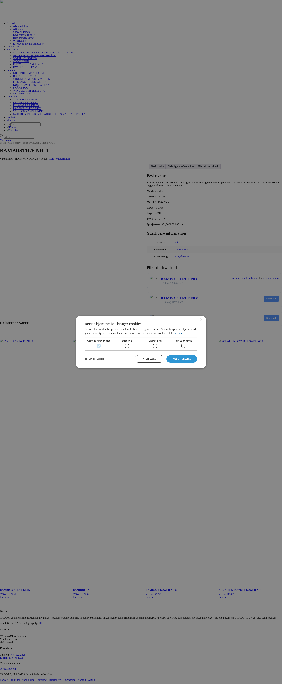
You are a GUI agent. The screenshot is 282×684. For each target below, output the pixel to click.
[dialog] (141, 342)
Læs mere (179, 333)
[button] (94, 359)
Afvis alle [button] (149, 358)
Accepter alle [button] (182, 358)
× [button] (201, 319)
